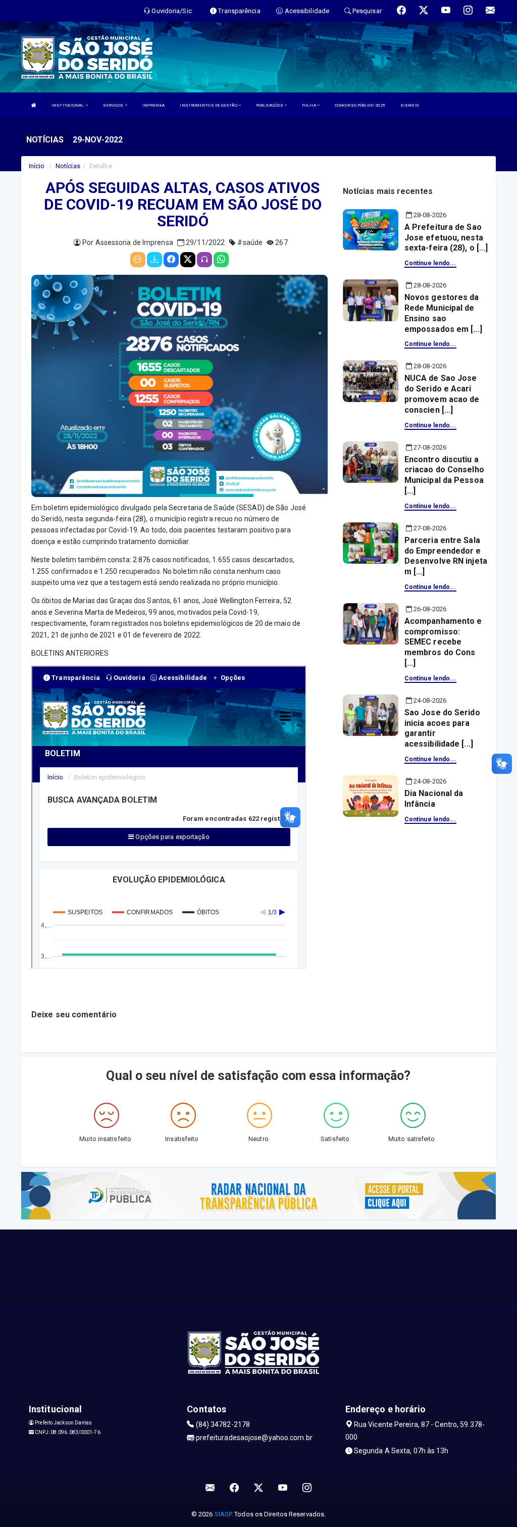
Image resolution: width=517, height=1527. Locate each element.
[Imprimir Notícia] (137, 259)
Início (37, 166)
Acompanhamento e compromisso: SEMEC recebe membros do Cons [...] (443, 642)
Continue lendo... (430, 263)
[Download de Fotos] (154, 259)
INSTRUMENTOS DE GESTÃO (209, 105)
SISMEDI (409, 105)
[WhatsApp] (221, 259)
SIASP (223, 1514)
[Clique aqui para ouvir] (204, 259)
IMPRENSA (153, 105)
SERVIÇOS (114, 105)
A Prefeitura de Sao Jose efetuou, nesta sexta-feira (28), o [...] (446, 237)
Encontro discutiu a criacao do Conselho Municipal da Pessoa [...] (444, 475)
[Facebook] (171, 259)
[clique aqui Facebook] (234, 1488)
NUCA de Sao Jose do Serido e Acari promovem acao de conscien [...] (442, 393)
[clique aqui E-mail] (210, 1488)
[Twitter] (187, 259)
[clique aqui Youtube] (283, 1488)
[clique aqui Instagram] (307, 1488)
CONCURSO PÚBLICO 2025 (360, 105)
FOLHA (309, 105)
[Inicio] (33, 105)
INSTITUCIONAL (68, 105)
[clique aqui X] (259, 1488)
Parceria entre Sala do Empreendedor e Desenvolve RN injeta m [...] (445, 555)
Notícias (68, 166)
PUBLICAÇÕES (270, 105)
